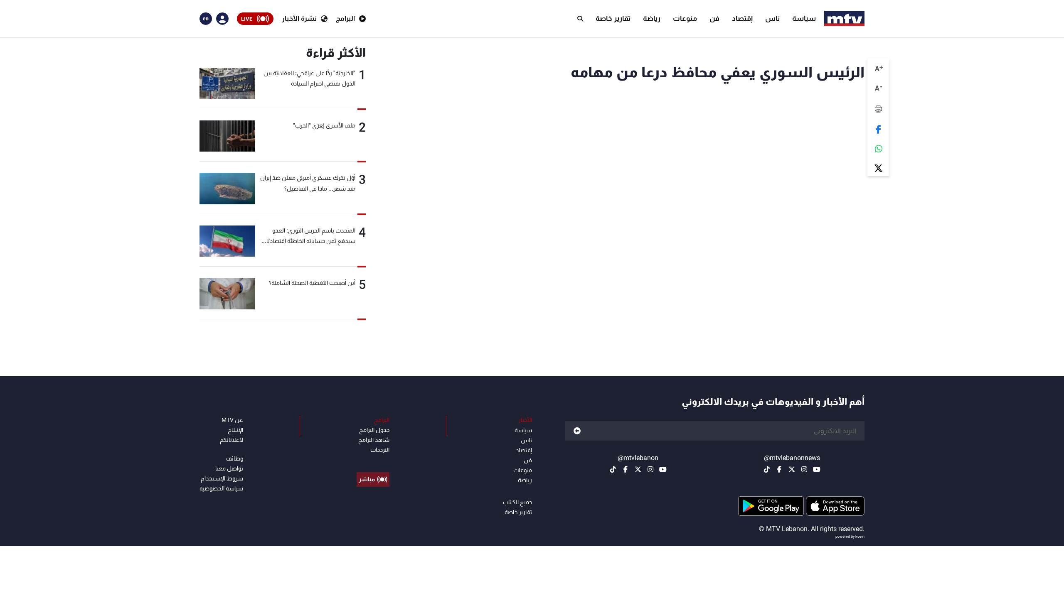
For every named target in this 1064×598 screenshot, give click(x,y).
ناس (772, 18)
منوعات (685, 18)
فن (714, 18)
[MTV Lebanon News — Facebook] (779, 469)
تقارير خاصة (613, 18)
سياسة (804, 18)
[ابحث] (580, 18)
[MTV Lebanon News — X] (792, 469)
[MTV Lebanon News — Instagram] (804, 469)
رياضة (651, 18)
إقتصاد (742, 18)
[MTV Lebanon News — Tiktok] (767, 469)
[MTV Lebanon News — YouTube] (816, 469)
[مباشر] (373, 461)
